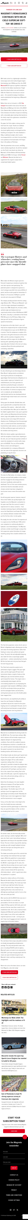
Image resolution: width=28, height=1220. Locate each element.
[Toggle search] (22, 3)
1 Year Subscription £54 (14, 66)
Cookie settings (14, 1200)
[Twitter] (8, 987)
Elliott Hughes (9, 28)
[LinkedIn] (3, 987)
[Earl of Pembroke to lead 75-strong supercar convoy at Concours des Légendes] (14, 1083)
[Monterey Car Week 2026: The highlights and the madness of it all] (14, 1007)
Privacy (14, 1190)
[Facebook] (6, 987)
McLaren (5, 157)
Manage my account (14, 1185)
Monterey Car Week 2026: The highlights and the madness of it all (13, 1020)
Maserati (3, 85)
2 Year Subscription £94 (14, 59)
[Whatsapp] (11, 987)
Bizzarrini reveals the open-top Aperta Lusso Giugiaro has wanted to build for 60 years (14, 1058)
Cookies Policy (14, 1180)
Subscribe (14, 1131)
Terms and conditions (14, 1195)
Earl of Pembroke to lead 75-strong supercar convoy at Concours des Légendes (12, 1096)
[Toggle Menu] (26, 3)
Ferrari (23, 155)
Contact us (14, 1175)
